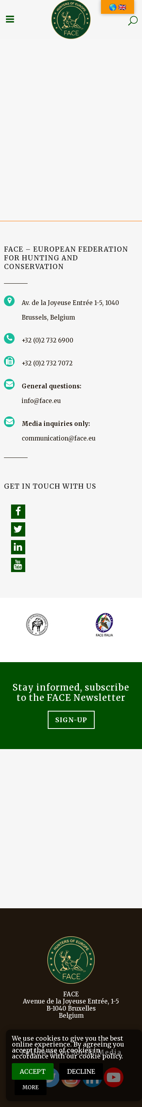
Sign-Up (71, 720)
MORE (30, 1087)
